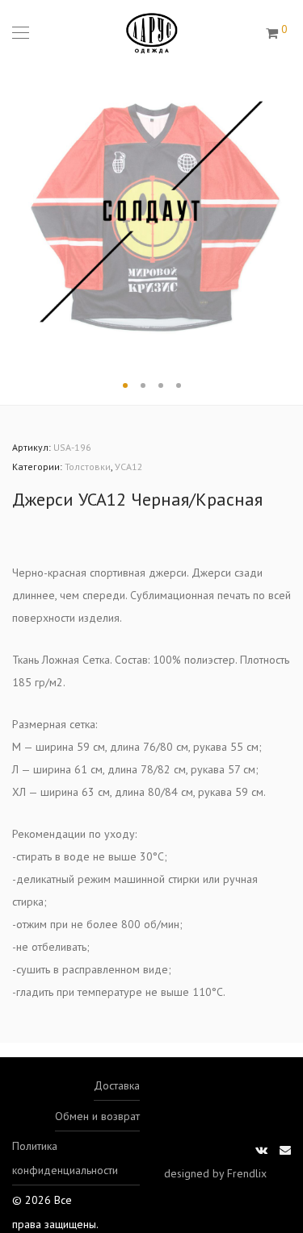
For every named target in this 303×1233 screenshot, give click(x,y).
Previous (15, 212)
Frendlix (247, 1173)
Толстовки (88, 466)
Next (287, 212)
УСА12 (129, 466)
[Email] (285, 1149)
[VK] (261, 1149)
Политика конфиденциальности (65, 1158)
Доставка (117, 1085)
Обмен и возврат (97, 1116)
